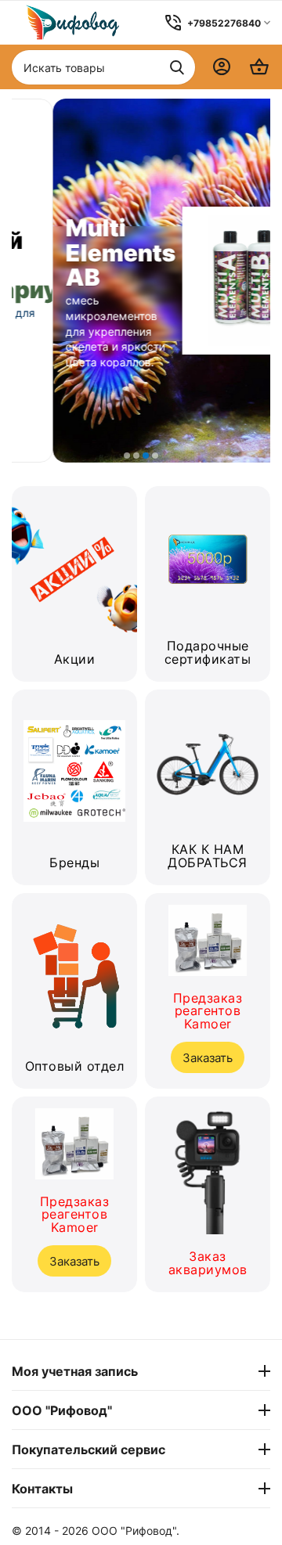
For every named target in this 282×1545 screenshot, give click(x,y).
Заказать (74, 1261)
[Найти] (177, 67)
